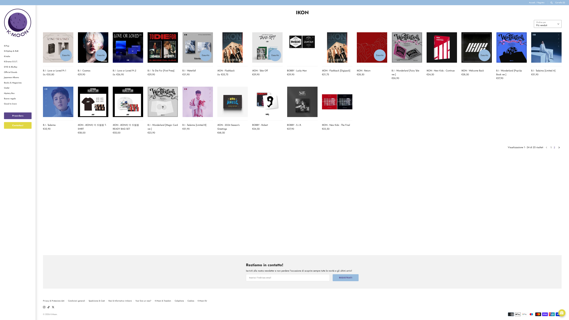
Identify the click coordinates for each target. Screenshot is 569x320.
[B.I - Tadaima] (58, 102)
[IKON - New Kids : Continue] (442, 47)
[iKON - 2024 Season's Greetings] (232, 102)
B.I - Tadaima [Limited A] (543, 70)
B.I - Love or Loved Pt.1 (54, 70)
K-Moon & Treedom (163, 300)
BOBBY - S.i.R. (294, 125)
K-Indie (7, 56)
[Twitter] (53, 307)
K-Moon (54, 314)
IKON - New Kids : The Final (336, 125)
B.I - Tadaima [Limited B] (194, 125)
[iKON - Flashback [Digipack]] (337, 47)
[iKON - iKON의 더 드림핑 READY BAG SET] (128, 102)
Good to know (10, 103)
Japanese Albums (11, 77)
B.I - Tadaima (49, 125)
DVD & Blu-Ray (10, 66)
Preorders (17, 115)
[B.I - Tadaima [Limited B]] (197, 102)
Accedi (532, 2)
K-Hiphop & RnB (11, 50)
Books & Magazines (13, 82)
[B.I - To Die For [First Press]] (163, 47)
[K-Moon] (18, 22)
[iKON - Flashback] (232, 47)
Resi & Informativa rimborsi (120, 300)
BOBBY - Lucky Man (297, 70)
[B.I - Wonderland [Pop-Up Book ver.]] (511, 47)
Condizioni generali (76, 300)
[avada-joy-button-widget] (561, 312)
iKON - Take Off (260, 70)
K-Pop (6, 45)
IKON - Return (363, 70)
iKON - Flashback (226, 70)
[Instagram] (44, 307)
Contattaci (17, 125)
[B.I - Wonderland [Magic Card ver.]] (163, 102)
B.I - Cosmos (84, 70)
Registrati (345, 277)
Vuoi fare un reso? (143, 300)
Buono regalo (10, 98)
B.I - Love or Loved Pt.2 (124, 70)
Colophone (179, 300)
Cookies (190, 300)
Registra (540, 2)
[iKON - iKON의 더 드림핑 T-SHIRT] (93, 102)
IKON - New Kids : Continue (441, 70)
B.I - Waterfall (189, 70)
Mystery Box (9, 93)
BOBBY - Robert (260, 125)
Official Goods (10, 72)
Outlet (6, 87)
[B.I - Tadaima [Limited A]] (546, 47)
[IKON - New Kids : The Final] (337, 102)
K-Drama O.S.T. (11, 61)
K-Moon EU (202, 300)
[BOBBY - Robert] (267, 102)
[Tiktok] (48, 307)
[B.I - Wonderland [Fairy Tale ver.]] (407, 47)
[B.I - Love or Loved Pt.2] (128, 47)
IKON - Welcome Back (472, 70)
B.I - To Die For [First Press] (161, 70)
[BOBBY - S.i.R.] (302, 102)
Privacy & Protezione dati (53, 300)
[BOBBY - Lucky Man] (302, 47)
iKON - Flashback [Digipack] (336, 70)
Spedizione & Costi (97, 300)
